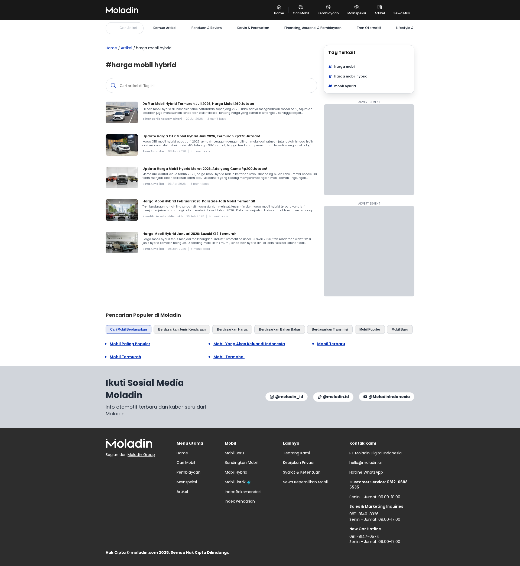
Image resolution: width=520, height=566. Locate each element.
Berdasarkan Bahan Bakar (279, 329)
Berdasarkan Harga (232, 329)
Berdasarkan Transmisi (330, 329)
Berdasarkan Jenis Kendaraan (182, 329)
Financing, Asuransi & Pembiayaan (313, 28)
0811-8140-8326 (364, 514)
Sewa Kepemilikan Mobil (305, 482)
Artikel (126, 48)
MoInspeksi (187, 482)
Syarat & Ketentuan (301, 472)
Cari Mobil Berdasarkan (128, 329)
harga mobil (345, 66)
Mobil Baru (400, 329)
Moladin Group (141, 454)
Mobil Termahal (229, 357)
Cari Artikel (128, 27)
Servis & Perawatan (253, 28)
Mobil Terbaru (331, 344)
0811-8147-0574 (364, 536)
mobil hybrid (345, 86)
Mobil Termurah (125, 357)
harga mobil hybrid (351, 76)
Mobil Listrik (235, 482)
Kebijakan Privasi (298, 462)
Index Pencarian (240, 501)
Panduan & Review (206, 28)
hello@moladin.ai (365, 462)
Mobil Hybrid (236, 472)
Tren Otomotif (369, 28)
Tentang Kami (296, 453)
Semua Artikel (164, 28)
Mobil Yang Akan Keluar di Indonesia (249, 344)
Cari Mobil (186, 462)
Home (111, 48)
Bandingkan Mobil (241, 462)
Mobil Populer (369, 329)
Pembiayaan (188, 472)
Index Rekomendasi (243, 491)
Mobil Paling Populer (130, 344)
